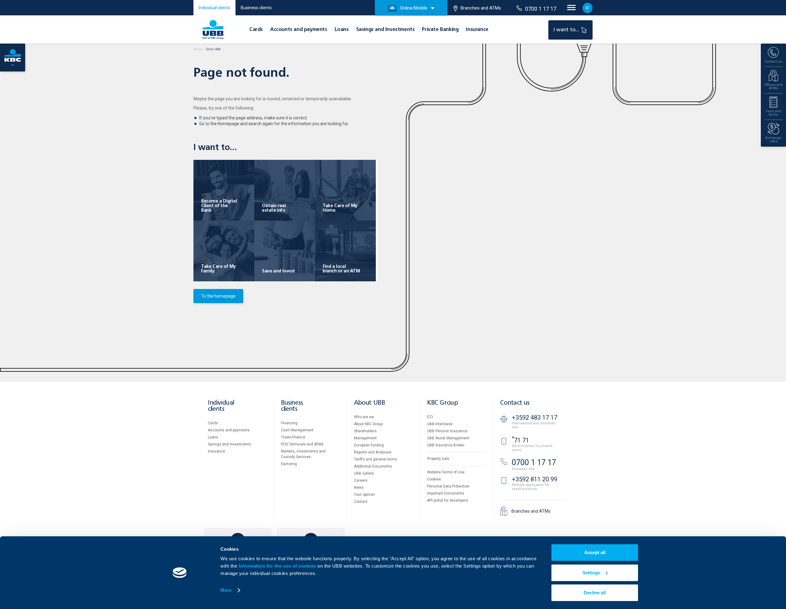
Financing (289, 423)
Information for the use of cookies (278, 566)
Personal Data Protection (448, 486)
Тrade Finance (293, 437)
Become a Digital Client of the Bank (219, 206)
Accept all (594, 552)
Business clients (256, 7)
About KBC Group (368, 424)
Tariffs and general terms (375, 459)
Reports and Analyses (372, 452)
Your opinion (364, 494)
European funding (369, 445)
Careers (361, 480)
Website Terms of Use (446, 472)
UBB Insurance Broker (446, 445)
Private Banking (440, 29)
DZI (430, 417)
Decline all (595, 592)
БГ (588, 8)
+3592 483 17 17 (534, 417)
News (359, 487)
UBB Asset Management (448, 438)
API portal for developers (447, 500)
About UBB (369, 403)
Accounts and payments (298, 29)
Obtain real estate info (274, 208)
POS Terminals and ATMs (302, 444)
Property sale (438, 459)
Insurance (477, 29)
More (226, 590)
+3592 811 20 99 (534, 479)
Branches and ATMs (481, 8)
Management (365, 438)
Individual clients (214, 7)
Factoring (289, 464)
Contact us (515, 403)
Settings (591, 572)
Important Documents (445, 493)
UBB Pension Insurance (447, 431)
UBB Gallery (364, 473)
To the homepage (218, 296)
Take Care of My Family (218, 268)
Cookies (434, 479)
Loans (342, 29)
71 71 (520, 440)
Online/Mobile (413, 8)
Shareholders (365, 431)
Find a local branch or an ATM (341, 268)
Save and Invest (278, 271)
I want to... (567, 29)
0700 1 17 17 (540, 9)
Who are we (364, 417)
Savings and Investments (385, 29)
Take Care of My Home (340, 208)
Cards (256, 29)
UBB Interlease (440, 424)
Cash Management (297, 430)
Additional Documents (373, 466)
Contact (361, 501)
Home (198, 49)
